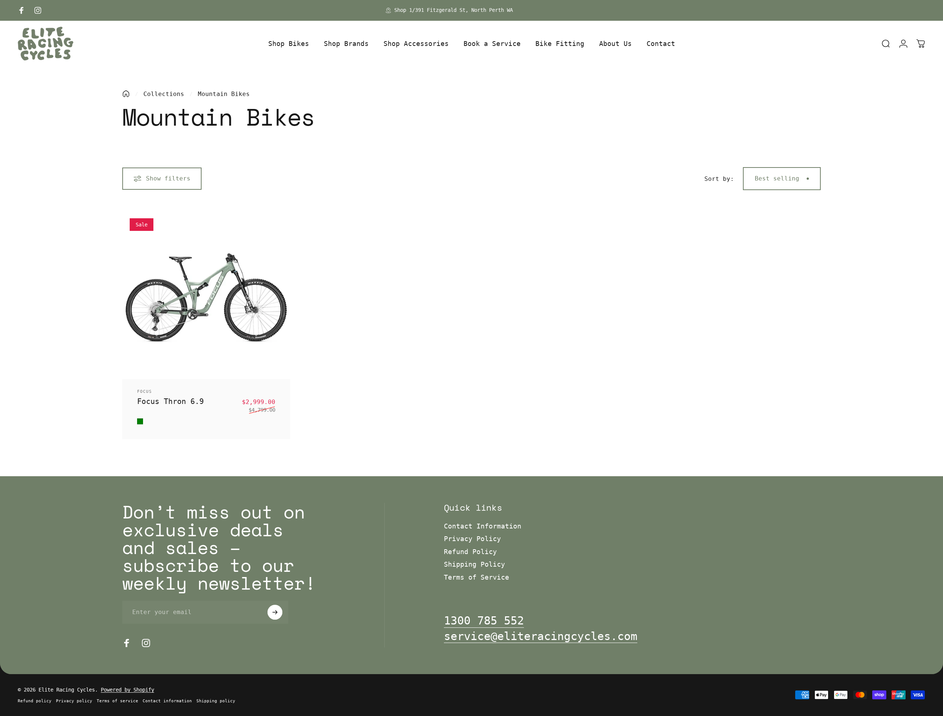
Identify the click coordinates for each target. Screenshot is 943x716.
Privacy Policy (472, 539)
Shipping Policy (474, 564)
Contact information (167, 701)
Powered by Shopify (127, 690)
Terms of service (117, 701)
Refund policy (35, 701)
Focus (144, 391)
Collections (163, 93)
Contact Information (482, 526)
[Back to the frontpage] (126, 93)
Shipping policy (215, 701)
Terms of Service (476, 577)
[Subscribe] (275, 612)
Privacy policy (74, 701)
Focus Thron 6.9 (170, 401)
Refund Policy (470, 552)
